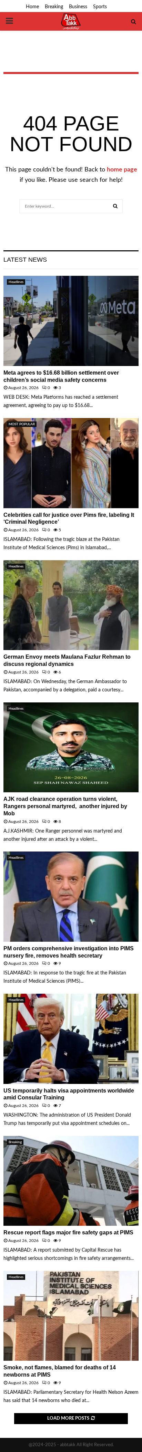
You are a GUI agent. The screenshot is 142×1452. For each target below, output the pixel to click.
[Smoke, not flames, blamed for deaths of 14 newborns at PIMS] (71, 1316)
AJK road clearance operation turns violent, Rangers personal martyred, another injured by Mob (65, 806)
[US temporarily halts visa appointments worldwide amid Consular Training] (71, 1039)
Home (32, 6)
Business (78, 6)
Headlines (16, 282)
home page (122, 170)
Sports (100, 6)
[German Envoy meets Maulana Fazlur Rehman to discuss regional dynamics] (71, 605)
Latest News (25, 259)
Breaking (54, 6)
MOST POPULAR (22, 424)
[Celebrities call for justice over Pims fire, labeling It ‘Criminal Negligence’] (71, 463)
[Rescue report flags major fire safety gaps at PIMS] (71, 1181)
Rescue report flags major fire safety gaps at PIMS (68, 1232)
